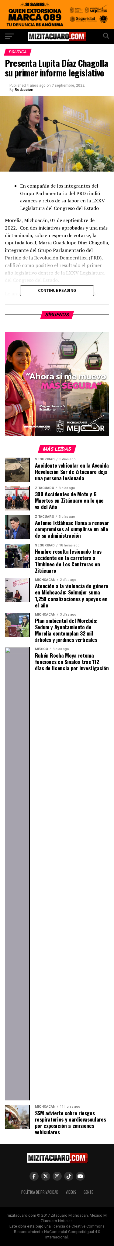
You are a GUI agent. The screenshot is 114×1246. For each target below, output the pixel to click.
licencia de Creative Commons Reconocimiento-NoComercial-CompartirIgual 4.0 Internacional (59, 1231)
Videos (71, 1192)
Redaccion (24, 90)
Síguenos (57, 314)
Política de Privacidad (39, 1192)
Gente (88, 1192)
